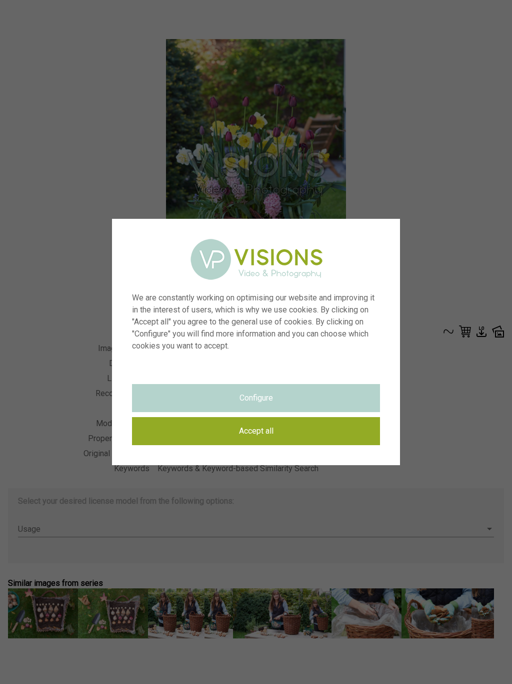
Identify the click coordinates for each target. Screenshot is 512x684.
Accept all (256, 431)
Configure (256, 398)
